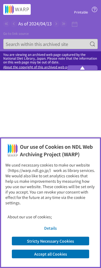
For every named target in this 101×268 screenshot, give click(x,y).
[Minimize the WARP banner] (82, 67)
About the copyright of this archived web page (38, 67)
